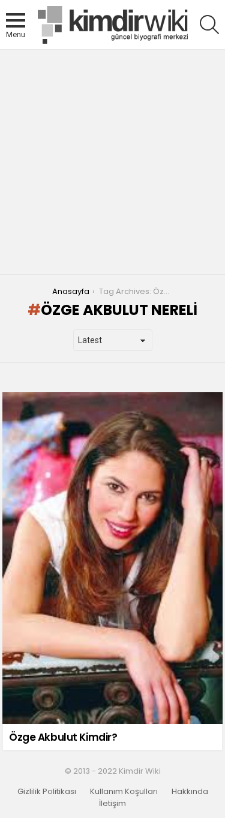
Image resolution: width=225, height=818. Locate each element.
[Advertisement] (112, 162)
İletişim (112, 803)
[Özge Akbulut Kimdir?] (112, 558)
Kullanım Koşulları (124, 791)
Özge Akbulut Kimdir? (63, 737)
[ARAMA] (209, 25)
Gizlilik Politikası (46, 791)
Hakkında (190, 791)
